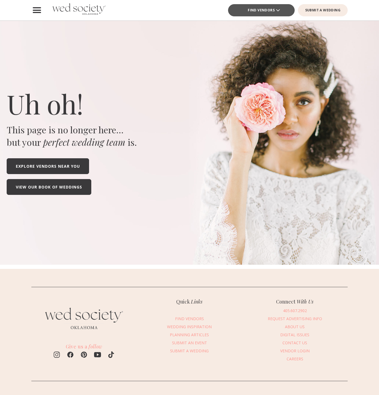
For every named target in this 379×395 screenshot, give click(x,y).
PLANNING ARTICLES (189, 334)
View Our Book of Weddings (49, 187)
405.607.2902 (295, 310)
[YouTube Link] (97, 355)
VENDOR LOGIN (295, 350)
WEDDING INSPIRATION (189, 326)
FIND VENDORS (261, 10)
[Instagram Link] (57, 355)
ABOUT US (295, 326)
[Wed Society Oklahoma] (78, 10)
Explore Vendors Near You (48, 166)
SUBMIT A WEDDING (322, 10)
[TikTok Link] (111, 355)
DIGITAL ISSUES (294, 334)
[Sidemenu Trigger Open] (36, 10)
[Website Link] (84, 332)
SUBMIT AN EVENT (189, 342)
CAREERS (295, 358)
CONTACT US (294, 342)
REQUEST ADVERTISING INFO (295, 318)
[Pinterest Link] (84, 355)
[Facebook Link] (70, 355)
